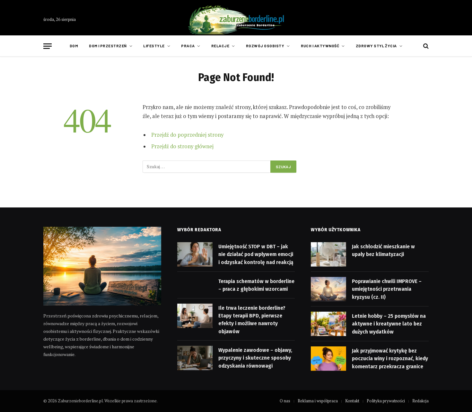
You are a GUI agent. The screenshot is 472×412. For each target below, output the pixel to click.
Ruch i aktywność (320, 45)
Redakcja (420, 401)
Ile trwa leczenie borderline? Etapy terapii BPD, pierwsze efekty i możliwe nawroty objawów (251, 320)
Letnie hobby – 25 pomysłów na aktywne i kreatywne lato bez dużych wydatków (389, 324)
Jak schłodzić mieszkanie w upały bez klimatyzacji (383, 250)
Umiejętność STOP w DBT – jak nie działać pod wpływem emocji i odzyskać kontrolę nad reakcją (255, 254)
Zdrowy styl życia (376, 45)
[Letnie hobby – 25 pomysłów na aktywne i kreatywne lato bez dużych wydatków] (328, 324)
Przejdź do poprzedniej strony (187, 134)
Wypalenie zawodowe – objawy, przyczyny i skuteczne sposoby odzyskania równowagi (255, 358)
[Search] (425, 46)
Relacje (220, 45)
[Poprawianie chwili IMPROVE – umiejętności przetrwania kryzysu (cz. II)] (328, 289)
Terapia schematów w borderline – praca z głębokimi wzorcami (256, 285)
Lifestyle (153, 45)
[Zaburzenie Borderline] (236, 19)
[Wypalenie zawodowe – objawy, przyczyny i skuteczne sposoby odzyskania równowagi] (195, 358)
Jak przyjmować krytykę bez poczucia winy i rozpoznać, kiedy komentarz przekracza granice (390, 358)
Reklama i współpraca (318, 401)
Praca (188, 45)
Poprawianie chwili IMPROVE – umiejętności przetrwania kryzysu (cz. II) (387, 289)
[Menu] (47, 46)
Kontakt (352, 401)
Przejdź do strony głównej (182, 146)
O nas (285, 401)
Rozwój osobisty (265, 45)
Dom (74, 45)
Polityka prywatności (386, 401)
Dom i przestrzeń (108, 45)
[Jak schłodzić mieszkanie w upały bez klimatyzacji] (328, 254)
